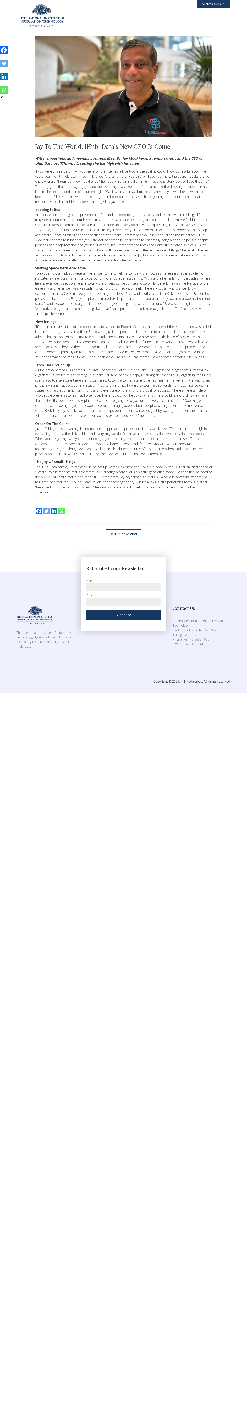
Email (89, 595)
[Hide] (1, 97)
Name (90, 581)
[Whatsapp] (61, 508)
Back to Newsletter (123, 534)
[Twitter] (46, 508)
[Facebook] (39, 508)
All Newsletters (211, 4)
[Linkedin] (54, 508)
